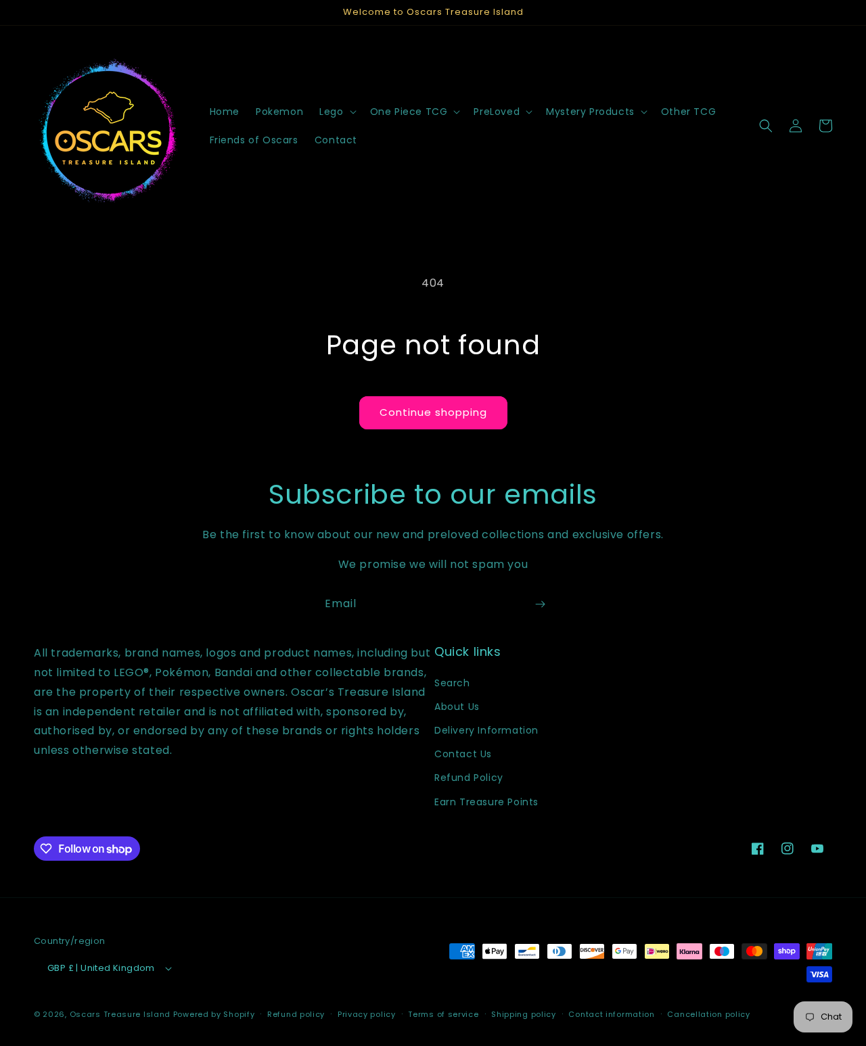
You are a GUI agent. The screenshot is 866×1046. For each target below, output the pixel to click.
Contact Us (463, 754)
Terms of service (443, 1014)
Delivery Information (486, 729)
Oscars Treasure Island (120, 1014)
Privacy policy (367, 1014)
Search (452, 682)
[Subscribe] (540, 604)
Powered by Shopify (214, 1014)
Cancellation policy (708, 1014)
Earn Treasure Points (486, 801)
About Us (457, 706)
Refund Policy (468, 777)
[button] (336, 111)
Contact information (611, 1014)
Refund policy (296, 1014)
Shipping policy (523, 1014)
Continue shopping (433, 412)
